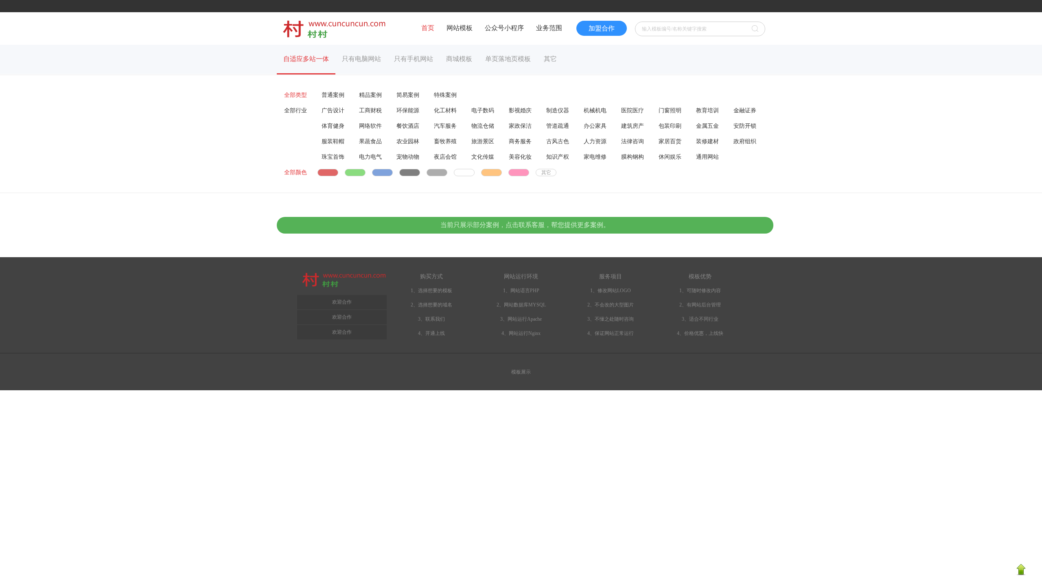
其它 (550, 58)
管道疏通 (557, 126)
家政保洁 (520, 126)
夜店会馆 (445, 157)
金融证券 (744, 110)
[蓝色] (382, 172)
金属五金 (707, 126)
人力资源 (595, 141)
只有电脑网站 (361, 58)
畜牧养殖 (445, 141)
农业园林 (407, 141)
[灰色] (437, 172)
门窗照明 (670, 110)
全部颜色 (295, 172)
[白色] (464, 172)
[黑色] (409, 172)
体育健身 (333, 126)
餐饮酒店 (407, 126)
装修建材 (707, 141)
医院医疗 (632, 110)
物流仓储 (482, 126)
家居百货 (670, 141)
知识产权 (557, 157)
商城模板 (459, 58)
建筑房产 (632, 126)
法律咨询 (632, 141)
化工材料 (445, 110)
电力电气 (370, 157)
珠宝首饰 (333, 157)
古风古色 (557, 141)
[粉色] (518, 172)
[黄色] (491, 172)
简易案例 (407, 95)
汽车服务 (445, 126)
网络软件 (370, 126)
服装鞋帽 (333, 141)
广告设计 (333, 110)
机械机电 (595, 110)
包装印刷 (670, 126)
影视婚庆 (520, 110)
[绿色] (355, 172)
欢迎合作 (342, 332)
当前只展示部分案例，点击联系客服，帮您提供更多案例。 (525, 224)
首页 (427, 27)
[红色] (327, 172)
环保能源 (407, 110)
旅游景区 (482, 141)
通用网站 (707, 157)
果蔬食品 (370, 141)
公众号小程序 (504, 27)
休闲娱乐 (670, 157)
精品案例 (370, 95)
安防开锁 (744, 126)
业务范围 (549, 27)
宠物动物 (407, 157)
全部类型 (295, 95)
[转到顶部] (1020, 574)
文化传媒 (482, 157)
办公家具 (595, 126)
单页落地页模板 (508, 58)
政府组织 (744, 141)
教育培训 (707, 110)
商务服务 (520, 141)
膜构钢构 (632, 157)
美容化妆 (520, 157)
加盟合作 (602, 28)
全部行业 (295, 110)
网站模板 (460, 27)
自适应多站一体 (306, 58)
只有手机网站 (413, 58)
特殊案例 (445, 95)
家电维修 (595, 157)
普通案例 (333, 95)
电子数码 (482, 110)
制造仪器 (557, 110)
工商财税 (370, 110)
